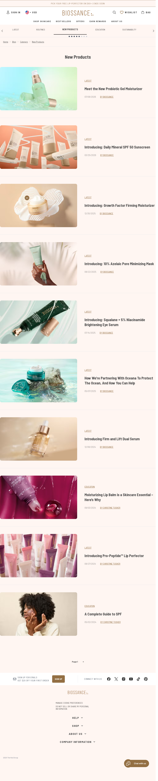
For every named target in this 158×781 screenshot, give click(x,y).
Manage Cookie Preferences (69, 703)
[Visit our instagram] (123, 679)
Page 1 (75, 661)
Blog (14, 41)
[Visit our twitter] (116, 679)
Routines (40, 29)
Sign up (58, 679)
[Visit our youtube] (131, 679)
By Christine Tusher (110, 507)
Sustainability (129, 29)
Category (24, 41)
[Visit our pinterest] (146, 679)
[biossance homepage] (77, 13)
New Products (70, 29)
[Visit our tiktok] (138, 679)
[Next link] (153, 31)
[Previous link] (2, 31)
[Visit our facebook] (108, 679)
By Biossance (107, 96)
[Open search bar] (114, 12)
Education (100, 29)
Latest (15, 29)
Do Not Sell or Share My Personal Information (72, 707)
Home (5, 41)
